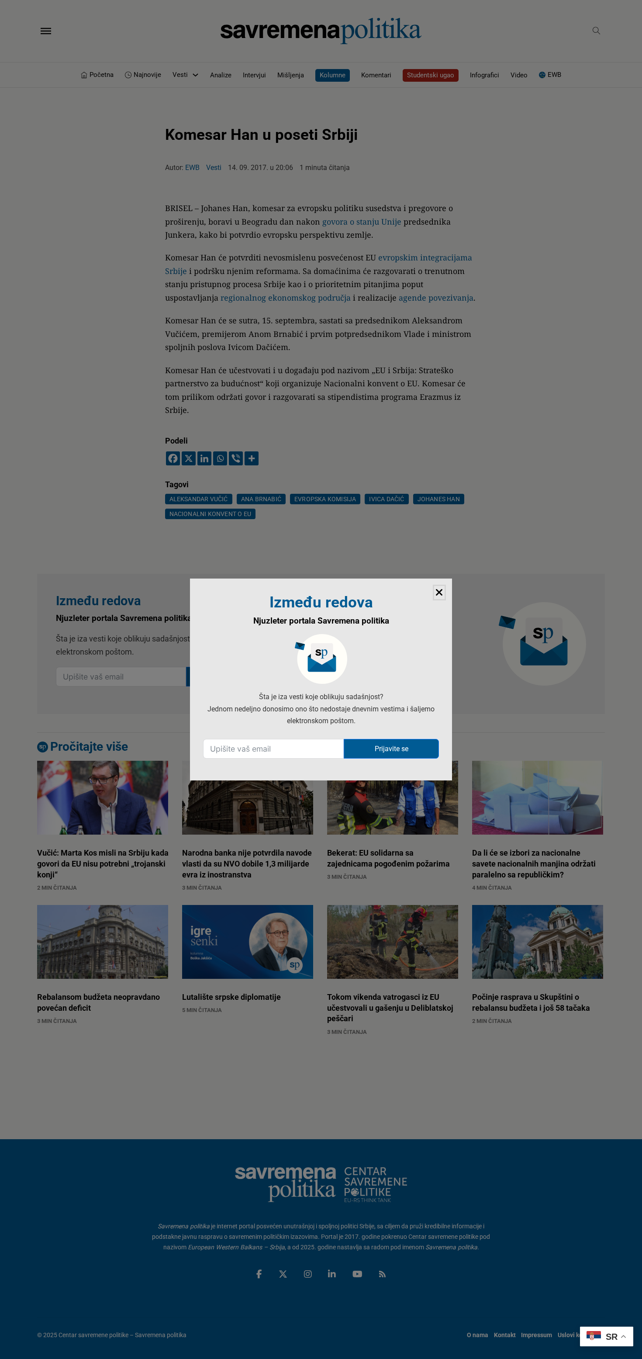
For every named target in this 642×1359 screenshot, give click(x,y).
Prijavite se (391, 749)
